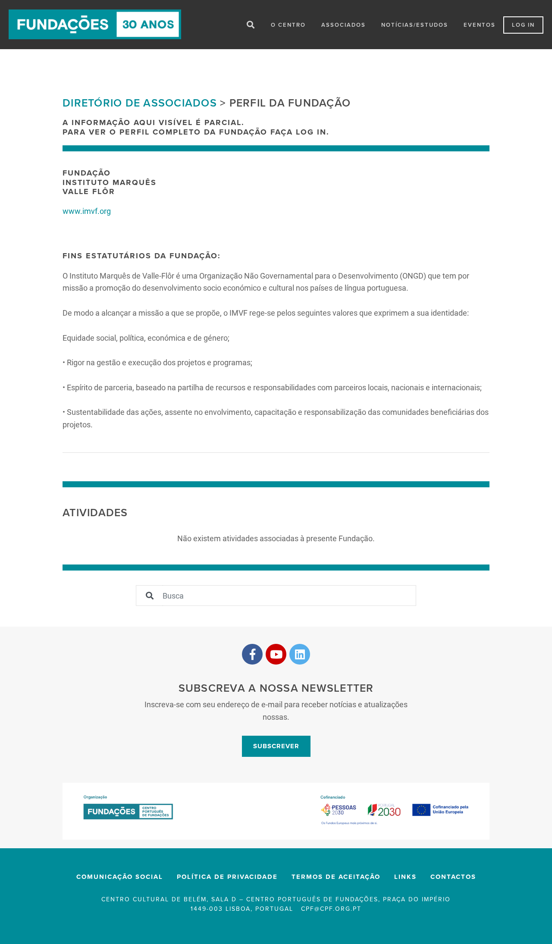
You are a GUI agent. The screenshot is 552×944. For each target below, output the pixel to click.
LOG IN (523, 25)
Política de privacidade (227, 877)
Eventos (480, 25)
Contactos (453, 877)
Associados (343, 25)
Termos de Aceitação (336, 877)
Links (405, 877)
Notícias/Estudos (414, 25)
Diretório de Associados (140, 103)
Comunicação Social (119, 877)
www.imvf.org (87, 211)
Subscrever (276, 746)
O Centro (288, 25)
